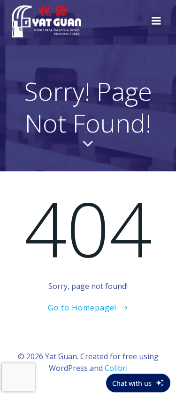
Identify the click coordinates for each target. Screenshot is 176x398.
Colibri (116, 368)
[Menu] (156, 21)
